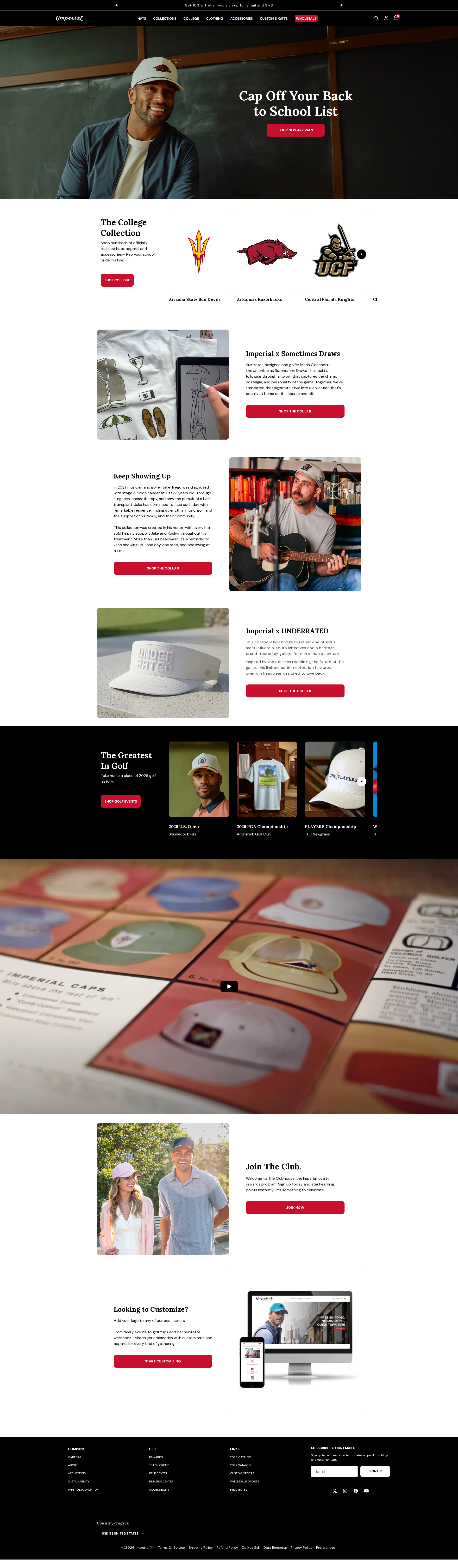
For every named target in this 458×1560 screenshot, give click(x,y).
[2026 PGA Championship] (267, 779)
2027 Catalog (240, 1465)
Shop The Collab (295, 411)
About (73, 1465)
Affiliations (77, 1473)
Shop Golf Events (121, 801)
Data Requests (275, 1547)
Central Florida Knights (329, 299)
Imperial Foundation (83, 1490)
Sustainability (78, 1481)
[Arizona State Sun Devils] (199, 252)
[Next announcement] (341, 5)
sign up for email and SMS (247, 5)
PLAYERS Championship (330, 826)
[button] (376, 18)
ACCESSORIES (241, 18)
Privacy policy (301, 1547)
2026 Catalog (240, 1457)
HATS (142, 18)
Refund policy (227, 1547)
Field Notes (238, 1490)
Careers (74, 1457)
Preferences (325, 1547)
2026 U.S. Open (184, 826)
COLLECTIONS (164, 18)
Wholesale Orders (244, 1481)
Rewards (156, 1457)
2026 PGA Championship (262, 826)
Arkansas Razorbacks (259, 299)
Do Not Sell (251, 1547)
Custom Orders (242, 1473)
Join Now (295, 1207)
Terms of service (171, 1547)
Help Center (158, 1473)
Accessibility (159, 1490)
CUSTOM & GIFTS (274, 18)
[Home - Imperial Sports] (70, 18)
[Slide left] (180, 254)
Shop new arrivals (296, 130)
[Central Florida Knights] (335, 252)
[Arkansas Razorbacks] (267, 252)
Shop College (117, 280)
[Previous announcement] (116, 5)
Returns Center (161, 1481)
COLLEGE (191, 18)
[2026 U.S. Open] (199, 779)
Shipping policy (201, 1547)
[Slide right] (361, 254)
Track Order (159, 1465)
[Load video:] (229, 986)
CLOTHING (214, 18)
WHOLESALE (306, 18)
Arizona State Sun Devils (195, 299)
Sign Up (375, 1471)
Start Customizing (163, 1361)
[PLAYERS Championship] (335, 779)
